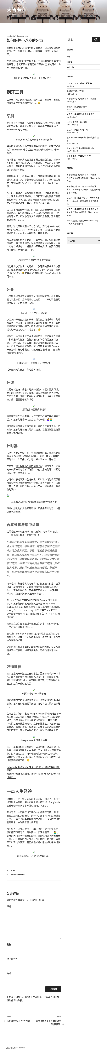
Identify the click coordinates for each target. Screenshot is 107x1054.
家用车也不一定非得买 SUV (79, 156)
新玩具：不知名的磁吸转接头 (79, 83)
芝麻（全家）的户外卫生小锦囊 (31, 389)
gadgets (70, 67)
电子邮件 (12, 958)
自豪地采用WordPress (15, 1047)
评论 (9, 906)
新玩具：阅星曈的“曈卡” (77, 106)
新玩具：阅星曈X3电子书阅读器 (80, 114)
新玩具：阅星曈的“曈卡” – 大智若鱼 (82, 197)
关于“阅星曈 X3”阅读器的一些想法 (81, 98)
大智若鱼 (17, 9)
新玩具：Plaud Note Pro (77, 129)
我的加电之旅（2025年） (78, 122)
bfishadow (23, 36)
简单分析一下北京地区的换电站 (80, 148)
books (69, 61)
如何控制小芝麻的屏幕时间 (29, 466)
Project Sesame (18, 875)
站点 (9, 973)
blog (13, 871)
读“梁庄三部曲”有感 (75, 91)
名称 (10, 944)
